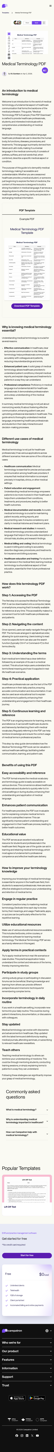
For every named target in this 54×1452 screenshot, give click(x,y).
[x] (32, 1435)
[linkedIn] (27, 1435)
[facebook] (16, 1435)
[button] (50, 6)
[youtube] (37, 1435)
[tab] (27, 211)
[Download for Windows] (37, 1398)
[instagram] (21, 1435)
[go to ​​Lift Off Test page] (27, 1188)
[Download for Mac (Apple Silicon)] (17, 1398)
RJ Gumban (15, 74)
